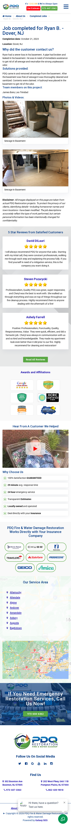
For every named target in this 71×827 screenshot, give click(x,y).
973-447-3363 (49, 8)
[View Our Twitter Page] (19, 763)
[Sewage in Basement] (35, 119)
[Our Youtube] (39, 763)
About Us (20, 16)
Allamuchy (15, 592)
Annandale (15, 612)
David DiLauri (36, 241)
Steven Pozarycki (35, 279)
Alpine (13, 602)
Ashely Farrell (35, 317)
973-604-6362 (35, 714)
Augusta (14, 623)
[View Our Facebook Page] (26, 763)
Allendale (15, 597)
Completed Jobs (38, 16)
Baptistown (16, 628)
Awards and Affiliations (35, 372)
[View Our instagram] (51, 763)
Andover (14, 607)
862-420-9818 (55, 790)
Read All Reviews (35, 359)
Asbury (14, 618)
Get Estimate (33, 8)
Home (8, 16)
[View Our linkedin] (45, 763)
